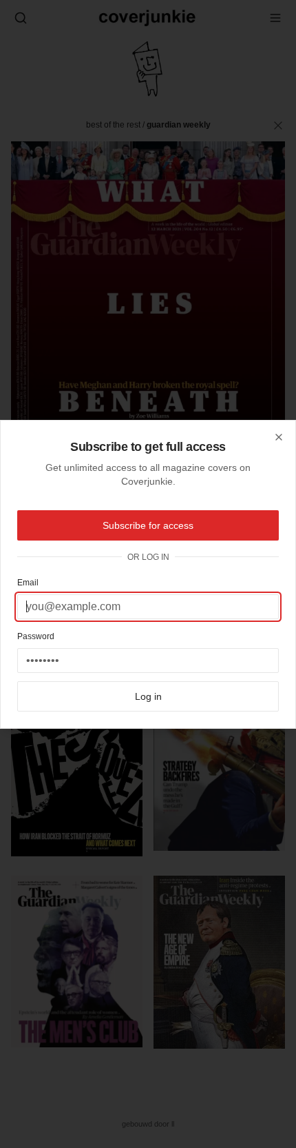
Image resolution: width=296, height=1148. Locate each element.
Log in (148, 696)
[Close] (278, 437)
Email (28, 582)
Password (35, 636)
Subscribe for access (148, 525)
